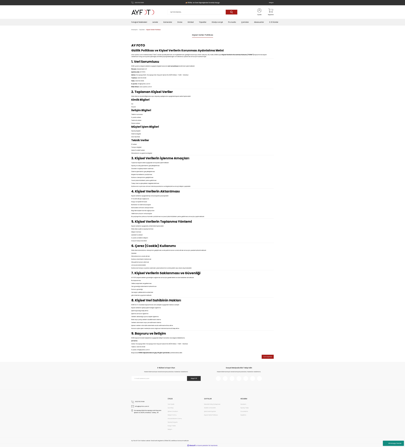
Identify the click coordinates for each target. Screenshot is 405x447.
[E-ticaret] (202, 445)
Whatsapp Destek (394, 443)
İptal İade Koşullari (210, 411)
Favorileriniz (244, 411)
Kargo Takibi (172, 426)
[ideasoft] (191, 445)
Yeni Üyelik (171, 404)
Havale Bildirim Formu (175, 418)
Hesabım (243, 404)
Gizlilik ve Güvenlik (210, 408)
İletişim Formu (172, 415)
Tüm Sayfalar (267, 357)
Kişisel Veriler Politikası (211, 415)
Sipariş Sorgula (173, 422)
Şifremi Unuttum (173, 411)
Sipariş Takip (244, 408)
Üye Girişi (170, 408)
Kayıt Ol (194, 378)
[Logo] (143, 12)
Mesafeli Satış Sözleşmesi (212, 404)
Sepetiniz (243, 415)
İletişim (271, 3)
